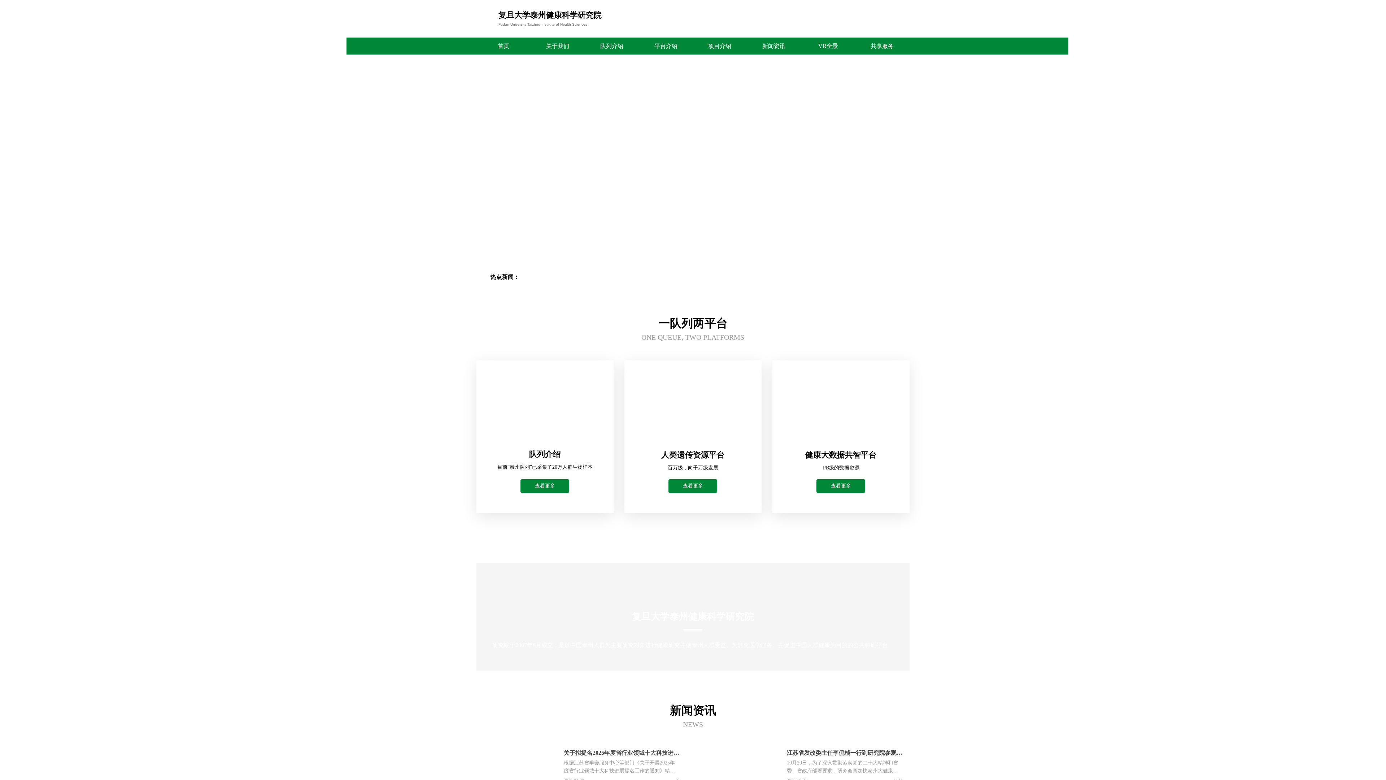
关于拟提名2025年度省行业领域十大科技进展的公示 (621, 753)
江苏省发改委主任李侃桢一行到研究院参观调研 (844, 753)
